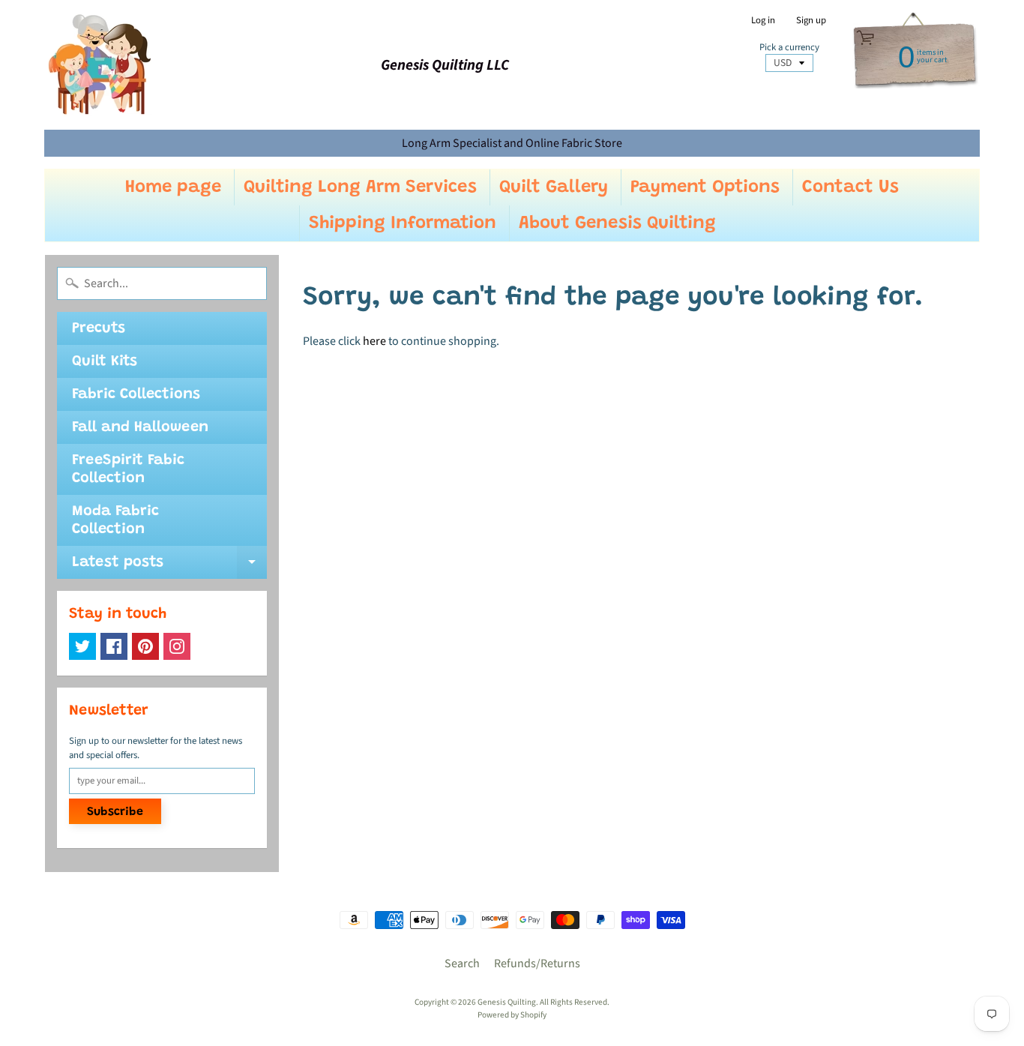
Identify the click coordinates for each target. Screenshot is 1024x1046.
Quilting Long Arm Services (360, 187)
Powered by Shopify (512, 1015)
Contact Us (850, 187)
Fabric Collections (136, 394)
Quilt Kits (104, 361)
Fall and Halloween (140, 427)
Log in (763, 20)
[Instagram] (176, 646)
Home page (173, 187)
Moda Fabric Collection (115, 520)
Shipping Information (402, 223)
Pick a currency (789, 47)
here (374, 341)
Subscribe (115, 812)
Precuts (98, 328)
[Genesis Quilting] (100, 65)
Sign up (811, 20)
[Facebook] (113, 646)
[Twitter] (82, 646)
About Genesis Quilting (617, 223)
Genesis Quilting (507, 1002)
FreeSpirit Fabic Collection (128, 469)
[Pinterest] (145, 646)
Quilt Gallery (553, 187)
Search (462, 963)
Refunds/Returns (537, 963)
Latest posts (169, 567)
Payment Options (705, 187)
